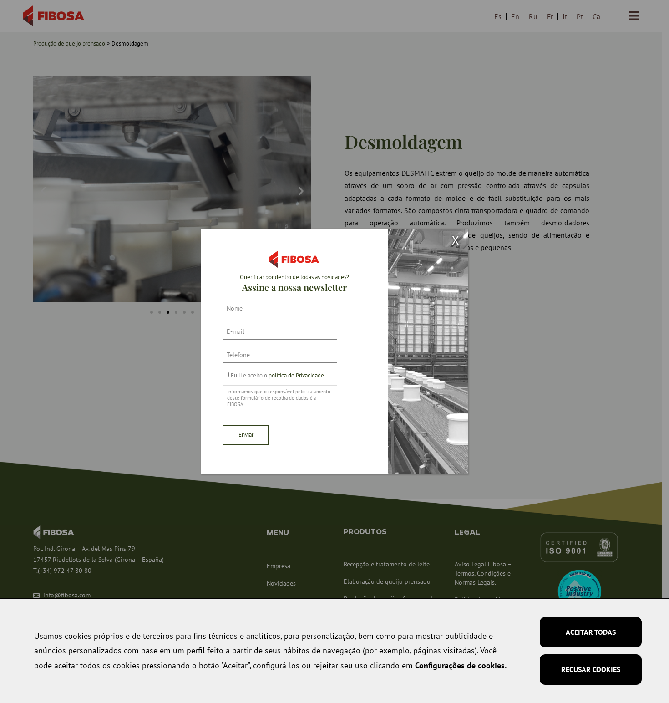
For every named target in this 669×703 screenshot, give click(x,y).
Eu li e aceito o (277, 375)
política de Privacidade (295, 375)
